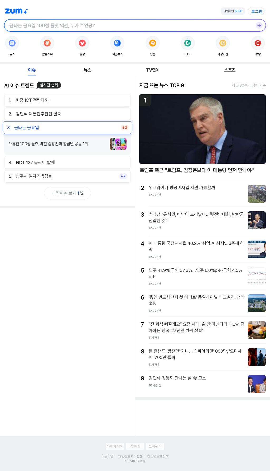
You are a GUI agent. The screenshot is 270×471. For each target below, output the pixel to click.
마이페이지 (115, 446)
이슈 (31, 70)
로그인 (256, 11)
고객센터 (155, 446)
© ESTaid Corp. (135, 461)
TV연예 (153, 70)
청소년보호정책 (157, 456)
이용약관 (108, 456)
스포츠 (230, 70)
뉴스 (87, 70)
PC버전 (135, 446)
